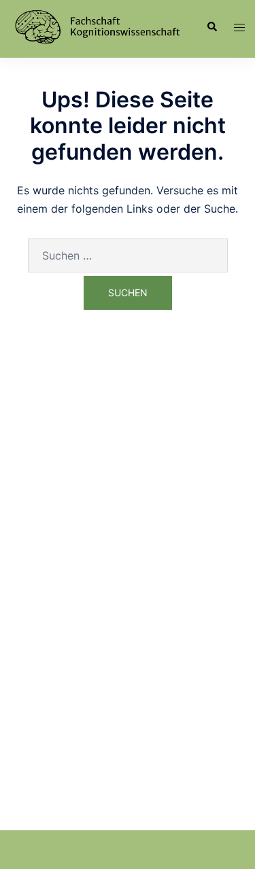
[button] (211, 27)
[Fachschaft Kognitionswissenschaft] (97, 26)
